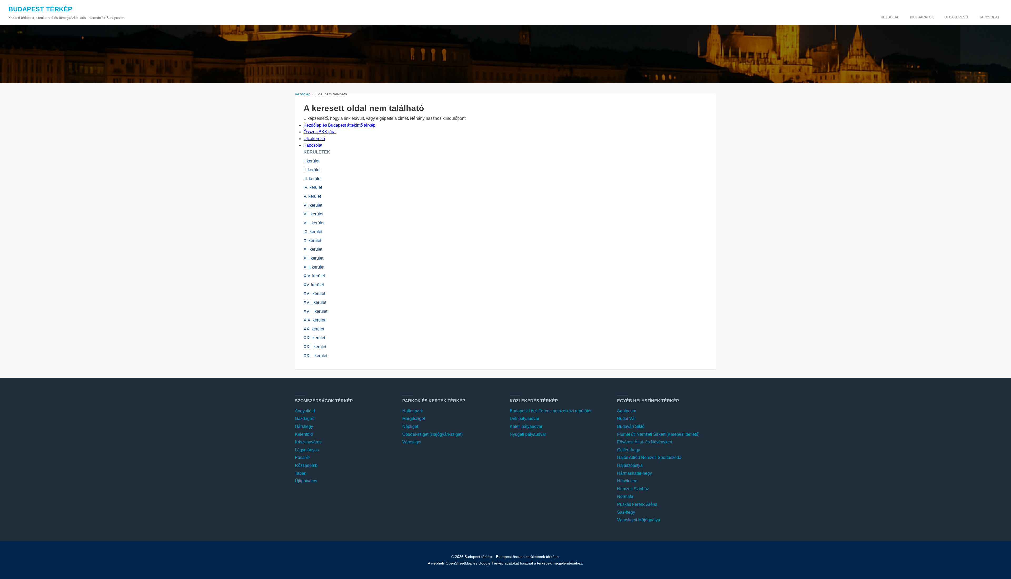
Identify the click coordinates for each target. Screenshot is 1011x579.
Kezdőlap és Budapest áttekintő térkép (339, 125)
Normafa (625, 496)
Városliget (411, 442)
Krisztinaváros (308, 442)
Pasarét (302, 457)
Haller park (412, 411)
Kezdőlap (890, 17)
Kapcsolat (989, 17)
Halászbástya (630, 465)
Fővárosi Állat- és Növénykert (644, 442)
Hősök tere (627, 481)
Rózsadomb (306, 465)
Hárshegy (304, 426)
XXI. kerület (314, 337)
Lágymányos (307, 450)
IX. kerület (313, 231)
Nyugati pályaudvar (528, 434)
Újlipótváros (306, 481)
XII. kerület (313, 258)
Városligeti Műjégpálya (638, 520)
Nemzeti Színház (633, 489)
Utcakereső (956, 17)
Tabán (300, 473)
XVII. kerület (315, 302)
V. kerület (312, 196)
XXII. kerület (315, 346)
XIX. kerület (314, 320)
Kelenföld (304, 434)
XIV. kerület (314, 276)
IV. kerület (313, 187)
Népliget (410, 426)
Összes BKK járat (320, 132)
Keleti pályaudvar (526, 426)
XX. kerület (314, 329)
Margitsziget (413, 418)
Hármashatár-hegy (634, 473)
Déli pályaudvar (524, 418)
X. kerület (312, 240)
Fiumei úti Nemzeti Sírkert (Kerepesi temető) (658, 434)
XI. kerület (313, 249)
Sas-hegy (626, 512)
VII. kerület (313, 214)
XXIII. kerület (315, 355)
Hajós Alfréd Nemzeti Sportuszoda (649, 457)
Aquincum (626, 411)
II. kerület (312, 169)
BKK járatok (922, 17)
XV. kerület (314, 285)
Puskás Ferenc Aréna (637, 504)
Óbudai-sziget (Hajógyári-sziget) (432, 434)
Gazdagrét (304, 418)
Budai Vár (626, 418)
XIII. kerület (314, 267)
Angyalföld (305, 411)
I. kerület (311, 161)
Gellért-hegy (628, 450)
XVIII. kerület (315, 311)
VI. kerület (313, 205)
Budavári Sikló (631, 426)
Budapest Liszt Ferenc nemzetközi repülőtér (551, 411)
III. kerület (312, 178)
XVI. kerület (314, 293)
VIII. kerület (314, 223)
